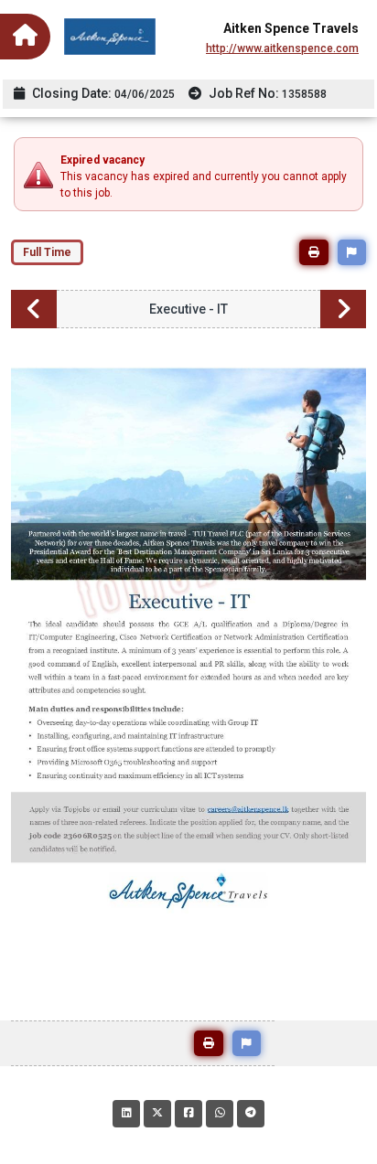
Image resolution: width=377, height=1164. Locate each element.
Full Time (47, 252)
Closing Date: (102, 93)
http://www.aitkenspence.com (282, 48)
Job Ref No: (266, 93)
